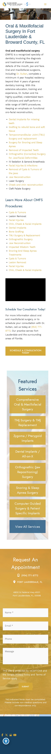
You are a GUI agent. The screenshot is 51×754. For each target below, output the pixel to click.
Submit (25, 686)
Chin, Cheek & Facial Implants (25, 224)
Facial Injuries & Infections (23, 165)
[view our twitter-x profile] (6, 735)
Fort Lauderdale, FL (29, 582)
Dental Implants (17, 228)
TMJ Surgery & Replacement (24, 235)
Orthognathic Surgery (21, 239)
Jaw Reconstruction (20, 177)
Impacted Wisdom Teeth (22, 247)
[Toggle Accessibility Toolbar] (6, 741)
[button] (25, 353)
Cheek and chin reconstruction (26, 185)
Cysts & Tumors (17, 212)
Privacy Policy (22, 674)
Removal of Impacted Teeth (24, 150)
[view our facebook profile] (2, 735)
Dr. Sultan (21, 74)
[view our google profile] (10, 735)
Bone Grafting (16, 231)
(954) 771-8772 (29, 575)
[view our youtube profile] (15, 735)
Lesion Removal (17, 262)
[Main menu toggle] (45, 4)
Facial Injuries (16, 220)
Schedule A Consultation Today (25, 351)
